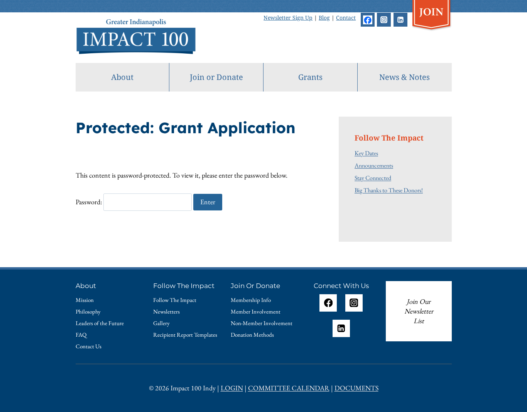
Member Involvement (255, 311)
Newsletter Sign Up (288, 17)
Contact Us (88, 346)
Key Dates (366, 153)
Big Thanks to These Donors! (389, 190)
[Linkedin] (400, 20)
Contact (346, 17)
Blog (324, 17)
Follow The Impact (174, 299)
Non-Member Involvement (261, 323)
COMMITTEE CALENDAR (288, 387)
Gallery (161, 323)
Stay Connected (373, 177)
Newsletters (166, 311)
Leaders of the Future (100, 323)
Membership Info (251, 299)
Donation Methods (252, 334)
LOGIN (232, 387)
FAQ (81, 334)
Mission (85, 299)
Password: (89, 201)
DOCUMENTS (356, 387)
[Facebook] (368, 20)
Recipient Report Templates (185, 334)
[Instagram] (384, 20)
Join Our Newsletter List (418, 311)
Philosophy (88, 311)
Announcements (374, 165)
